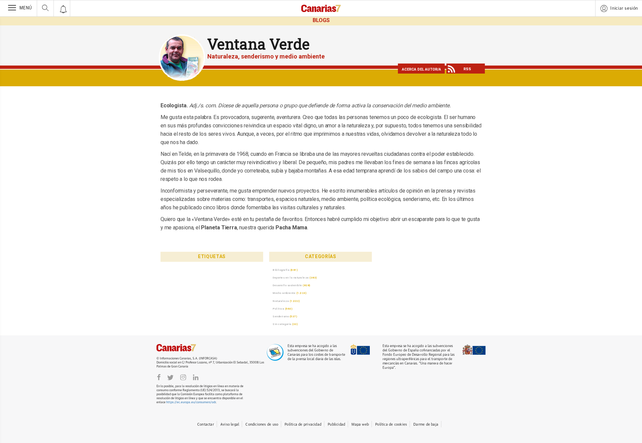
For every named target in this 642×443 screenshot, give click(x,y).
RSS (467, 69)
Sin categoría (282, 324)
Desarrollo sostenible (287, 285)
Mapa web (360, 424)
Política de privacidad (303, 424)
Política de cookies (391, 424)
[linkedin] (195, 377)
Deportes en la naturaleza (291, 277)
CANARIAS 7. (183, 347)
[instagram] (183, 377)
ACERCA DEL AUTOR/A (421, 69)
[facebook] (158, 377)
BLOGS (321, 20)
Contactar (205, 424)
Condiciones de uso (261, 424)
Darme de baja (425, 424)
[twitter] (170, 377)
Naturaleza (281, 301)
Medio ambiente (284, 293)
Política (278, 308)
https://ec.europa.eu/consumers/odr (191, 402)
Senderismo (281, 316)
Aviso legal (229, 424)
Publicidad (336, 424)
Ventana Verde (258, 43)
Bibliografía (281, 269)
